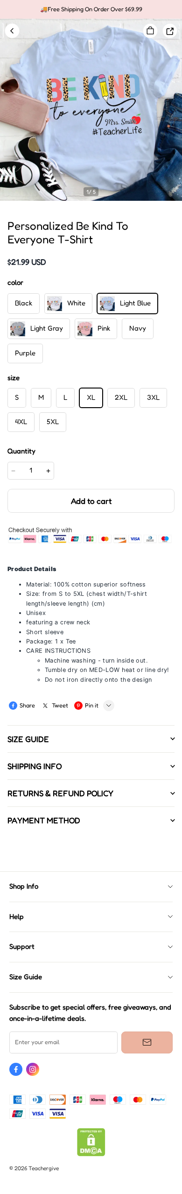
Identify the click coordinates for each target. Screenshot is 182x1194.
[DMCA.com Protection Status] (91, 1154)
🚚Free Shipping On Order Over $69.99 (91, 9)
